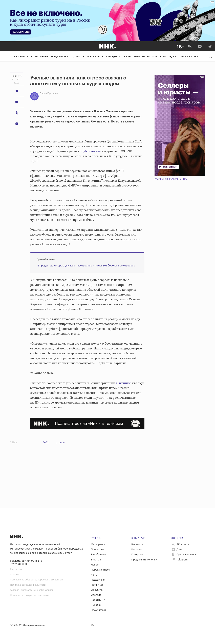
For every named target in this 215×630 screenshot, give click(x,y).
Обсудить (113, 56)
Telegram (182, 559)
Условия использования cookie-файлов (31, 590)
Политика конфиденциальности (28, 585)
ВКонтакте (182, 544)
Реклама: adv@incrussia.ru (26, 561)
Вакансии (137, 544)
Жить (127, 56)
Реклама (136, 549)
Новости (96, 564)
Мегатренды (98, 544)
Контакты (137, 554)
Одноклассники (186, 554)
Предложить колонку (144, 559)
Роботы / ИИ (168, 56)
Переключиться (145, 56)
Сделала (78, 56)
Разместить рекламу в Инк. (171, 179)
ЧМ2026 (96, 605)
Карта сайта (17, 569)
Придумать (97, 549)
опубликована (90, 151)
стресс (60, 442)
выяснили (123, 383)
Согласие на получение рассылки (29, 595)
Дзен (179, 549)
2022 (46, 442)
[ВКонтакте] (190, 46)
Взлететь (41, 56)
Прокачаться (189, 56)
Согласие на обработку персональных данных (36, 580)
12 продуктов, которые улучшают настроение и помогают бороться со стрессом (86, 265)
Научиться (95, 56)
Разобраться (23, 56)
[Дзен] (200, 46)
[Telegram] (210, 46)
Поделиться (60, 56)
